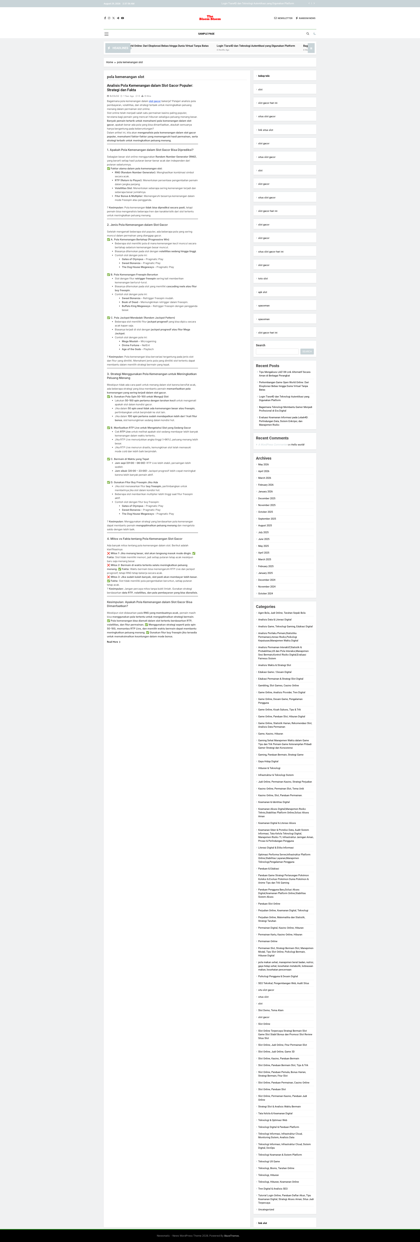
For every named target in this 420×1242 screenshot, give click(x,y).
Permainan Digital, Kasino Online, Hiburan (281, 927)
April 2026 (263, 471)
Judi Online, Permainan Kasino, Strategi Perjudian (285, 781)
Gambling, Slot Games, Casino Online (278, 685)
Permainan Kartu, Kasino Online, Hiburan (280, 934)
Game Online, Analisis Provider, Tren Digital (281, 692)
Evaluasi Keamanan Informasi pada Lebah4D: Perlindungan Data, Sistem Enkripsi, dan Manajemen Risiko (283, 421)
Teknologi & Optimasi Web (272, 1120)
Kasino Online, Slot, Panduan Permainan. (280, 795)
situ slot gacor (266, 990)
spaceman (264, 305)
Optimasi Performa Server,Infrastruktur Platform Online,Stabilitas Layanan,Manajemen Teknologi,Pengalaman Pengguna (284, 858)
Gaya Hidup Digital (268, 761)
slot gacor (155, 101)
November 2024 (266, 586)
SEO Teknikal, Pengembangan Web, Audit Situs (283, 983)
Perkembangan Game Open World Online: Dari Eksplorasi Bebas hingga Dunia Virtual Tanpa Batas (284, 386)
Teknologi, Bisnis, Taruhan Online (276, 1168)
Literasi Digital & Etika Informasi (276, 847)
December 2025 (266, 498)
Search (260, 345)
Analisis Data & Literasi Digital (275, 619)
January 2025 (265, 573)
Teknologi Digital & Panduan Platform (278, 1127)
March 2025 (264, 559)
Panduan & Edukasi (268, 868)
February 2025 (265, 566)
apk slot (262, 292)
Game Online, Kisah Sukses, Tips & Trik (279, 709)
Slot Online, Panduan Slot (272, 1089)
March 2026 (264, 477)
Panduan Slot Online (269, 903)
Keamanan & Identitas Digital (274, 802)
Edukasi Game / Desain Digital (275, 672)
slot (260, 89)
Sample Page (206, 33)
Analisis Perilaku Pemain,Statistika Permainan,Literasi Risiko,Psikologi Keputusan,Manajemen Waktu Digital (278, 637)
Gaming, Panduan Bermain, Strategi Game (281, 754)
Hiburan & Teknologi (269, 768)
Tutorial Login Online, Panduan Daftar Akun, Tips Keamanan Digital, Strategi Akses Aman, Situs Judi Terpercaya (286, 1199)
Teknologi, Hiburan (268, 1175)
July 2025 (263, 532)
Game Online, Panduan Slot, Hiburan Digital (281, 716)
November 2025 (266, 505)
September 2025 (267, 518)
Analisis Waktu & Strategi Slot (274, 665)
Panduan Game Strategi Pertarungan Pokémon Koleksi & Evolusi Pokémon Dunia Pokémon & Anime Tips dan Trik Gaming (283, 879)
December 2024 (266, 579)
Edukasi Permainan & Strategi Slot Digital (280, 678)
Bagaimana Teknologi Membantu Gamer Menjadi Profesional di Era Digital (253, 3)
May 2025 (263, 546)
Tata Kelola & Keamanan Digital (275, 1113)
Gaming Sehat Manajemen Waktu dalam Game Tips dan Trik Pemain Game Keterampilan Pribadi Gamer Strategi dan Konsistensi (285, 744)
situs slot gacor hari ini (271, 251)
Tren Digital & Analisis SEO (273, 1188)
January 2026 (265, 491)
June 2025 (263, 539)
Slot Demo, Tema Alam (271, 1010)
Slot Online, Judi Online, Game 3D (276, 1051)
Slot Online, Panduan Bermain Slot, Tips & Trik (283, 1065)
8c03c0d (114, 96)
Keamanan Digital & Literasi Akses (277, 823)
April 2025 (263, 552)
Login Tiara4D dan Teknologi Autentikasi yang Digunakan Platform (197, 45)
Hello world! (297, 444)
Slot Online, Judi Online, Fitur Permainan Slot (282, 1044)
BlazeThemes (231, 1235)
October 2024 (265, 593)
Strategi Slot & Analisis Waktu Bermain (279, 1106)
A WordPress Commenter (272, 444)
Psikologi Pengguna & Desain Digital (278, 976)
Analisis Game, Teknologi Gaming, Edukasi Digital (285, 626)
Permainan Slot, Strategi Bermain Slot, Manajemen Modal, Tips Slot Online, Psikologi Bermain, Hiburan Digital (285, 952)
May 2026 (263, 464)
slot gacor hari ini (267, 102)
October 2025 (265, 511)
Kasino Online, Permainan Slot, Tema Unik (281, 788)
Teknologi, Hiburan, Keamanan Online (278, 1181)
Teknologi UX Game (269, 1161)
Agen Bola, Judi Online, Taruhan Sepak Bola (281, 612)
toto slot (263, 278)
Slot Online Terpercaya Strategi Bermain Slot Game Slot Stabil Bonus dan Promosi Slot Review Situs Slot (285, 1034)
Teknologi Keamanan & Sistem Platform (280, 1154)
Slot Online (264, 1023)
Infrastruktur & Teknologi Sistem (276, 775)
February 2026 (265, 484)
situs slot (263, 996)
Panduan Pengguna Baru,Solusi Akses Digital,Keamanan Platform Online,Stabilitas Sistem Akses (282, 893)
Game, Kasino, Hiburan (270, 733)
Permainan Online (267, 941)
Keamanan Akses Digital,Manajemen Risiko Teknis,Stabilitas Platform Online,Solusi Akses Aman (283, 813)
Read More (112, 641)
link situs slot (265, 130)
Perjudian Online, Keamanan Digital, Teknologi (283, 910)
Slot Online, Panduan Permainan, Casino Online (283, 1082)
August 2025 (265, 525)
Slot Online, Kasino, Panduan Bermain (278, 1058)
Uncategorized (266, 1209)
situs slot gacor (266, 116)
